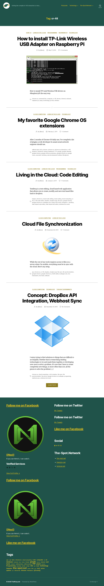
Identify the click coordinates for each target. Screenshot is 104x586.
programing (67, 376)
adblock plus (35, 149)
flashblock (51, 151)
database (9, 562)
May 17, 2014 (52, 50)
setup (41, 100)
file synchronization (68, 272)
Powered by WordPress (29, 582)
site (31, 566)
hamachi (38, 562)
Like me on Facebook (20, 543)
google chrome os (62, 153)
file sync (60, 200)
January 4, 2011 (52, 181)
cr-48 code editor (39, 200)
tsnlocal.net (61, 466)
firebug (46, 151)
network (68, 98)
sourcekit (38, 155)
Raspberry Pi (63, 32)
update (8, 570)
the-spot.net (20, 568)
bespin (34, 199)
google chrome (36, 153)
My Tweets (58, 411)
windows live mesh (64, 204)
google (59, 151)
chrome (45, 149)
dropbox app (53, 200)
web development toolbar (54, 155)
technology (46, 100)
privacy (43, 564)
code (34, 560)
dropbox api (53, 272)
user (13, 570)
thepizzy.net (61, 462)
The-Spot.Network (86, 5)
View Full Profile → (13, 473)
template (9, 568)
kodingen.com (47, 202)
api (33, 272)
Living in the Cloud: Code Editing (52, 175)
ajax (7, 560)
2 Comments (64, 50)
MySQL (8, 564)
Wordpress (65, 155)
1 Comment (65, 131)
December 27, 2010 (51, 307)
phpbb (38, 564)
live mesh (41, 275)
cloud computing (66, 199)
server (23, 566)
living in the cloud (56, 202)
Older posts (52, 385)
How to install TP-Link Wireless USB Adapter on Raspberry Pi (52, 41)
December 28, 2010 (52, 230)
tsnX (38, 568)
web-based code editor (38, 204)
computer (49, 98)
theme (29, 568)
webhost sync (36, 378)
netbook (47, 275)
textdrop (44, 155)
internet (63, 98)
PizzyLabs (64, 5)
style (37, 566)
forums (27, 562)
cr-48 (54, 98)
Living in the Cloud (39, 32)
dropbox (34, 151)
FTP (56, 151)
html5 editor (55, 274)
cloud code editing (48, 199)
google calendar (66, 151)
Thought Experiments (64, 289)
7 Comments (64, 181)
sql (34, 566)
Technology (73, 5)
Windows (23, 570)
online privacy (19, 564)
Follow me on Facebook (22, 405)
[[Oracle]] (37, 570)
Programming (52, 32)
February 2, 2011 (52, 131)
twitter (43, 568)
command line (42, 98)
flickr (20, 562)
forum (23, 562)
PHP (34, 564)
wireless (56, 100)
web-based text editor (52, 204)
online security (28, 564)
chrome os (35, 98)
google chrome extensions (48, 153)
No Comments (66, 307)
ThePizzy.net (16, 582)
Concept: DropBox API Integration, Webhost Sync (52, 298)
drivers (59, 98)
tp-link (52, 100)
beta (13, 560)
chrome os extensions (61, 149)
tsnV (35, 568)
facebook (40, 151)
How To (28, 32)
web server (17, 570)
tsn (32, 568)
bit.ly (41, 149)
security (18, 566)
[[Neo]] (42, 50)
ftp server (44, 376)
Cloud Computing (39, 114)
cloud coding (57, 199)
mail (47, 562)
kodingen (61, 376)
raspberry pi (35, 100)
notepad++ (65, 202)
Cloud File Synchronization (52, 224)
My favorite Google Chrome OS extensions (52, 123)
